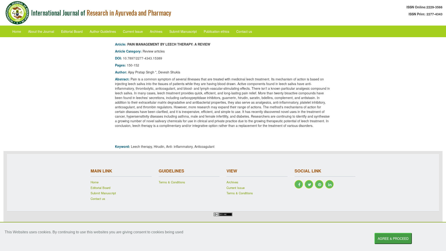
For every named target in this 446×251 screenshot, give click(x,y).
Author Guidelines (103, 31)
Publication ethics (216, 31)
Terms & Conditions (172, 182)
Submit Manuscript (183, 31)
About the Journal (41, 31)
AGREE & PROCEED (393, 238)
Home (16, 31)
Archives (156, 31)
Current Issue (133, 31)
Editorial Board (72, 31)
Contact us (244, 31)
